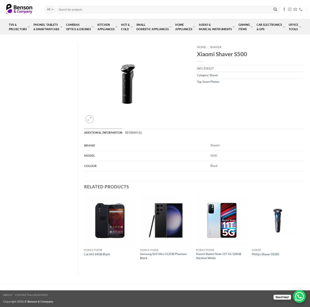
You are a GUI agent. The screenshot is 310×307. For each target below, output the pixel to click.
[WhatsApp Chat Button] (299, 296)
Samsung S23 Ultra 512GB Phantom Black (163, 256)
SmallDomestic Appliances (152, 27)
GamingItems (244, 27)
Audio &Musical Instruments (215, 27)
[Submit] (275, 9)
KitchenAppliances (106, 27)
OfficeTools (293, 27)
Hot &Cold (125, 27)
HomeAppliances (183, 27)
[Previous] (84, 231)
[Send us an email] (295, 9)
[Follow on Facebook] (284, 9)
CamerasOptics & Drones (78, 27)
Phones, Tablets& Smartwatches (46, 27)
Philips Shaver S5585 (265, 254)
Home (201, 47)
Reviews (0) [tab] (133, 132)
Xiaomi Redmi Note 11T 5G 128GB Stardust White (218, 256)
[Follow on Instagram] (289, 9)
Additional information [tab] (103, 132)
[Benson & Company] (20, 9)
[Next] (303, 231)
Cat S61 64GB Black (97, 254)
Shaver (215, 47)
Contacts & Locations (31, 294)
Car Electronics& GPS (269, 27)
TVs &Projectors (18, 27)
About (8, 294)
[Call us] (300, 9)
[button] (89, 119)
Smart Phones (210, 81)
